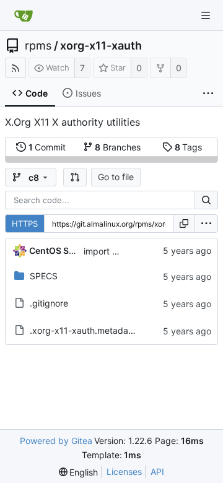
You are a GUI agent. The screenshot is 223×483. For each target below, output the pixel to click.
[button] (75, 177)
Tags (189, 147)
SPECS (44, 276)
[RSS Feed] (15, 68)
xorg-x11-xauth (101, 46)
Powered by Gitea (56, 440)
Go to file (116, 177)
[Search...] (206, 200)
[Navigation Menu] (206, 15)
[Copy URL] (184, 223)
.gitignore (49, 303)
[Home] (23, 15)
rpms (38, 46)
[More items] (208, 93)
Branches (118, 147)
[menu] (206, 223)
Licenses (124, 471)
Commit (47, 147)
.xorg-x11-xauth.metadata (83, 330)
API (157, 471)
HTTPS (25, 223)
